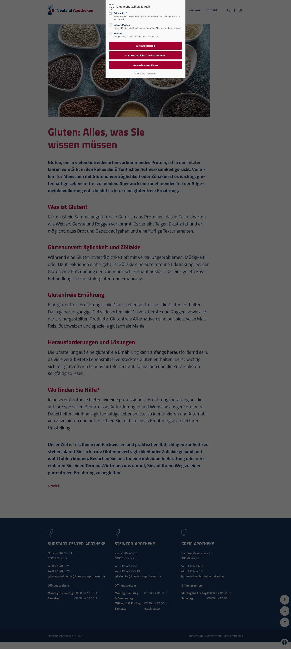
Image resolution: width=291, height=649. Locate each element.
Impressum (152, 73)
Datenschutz (139, 73)
